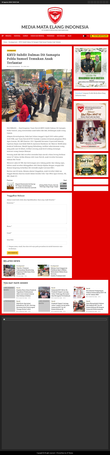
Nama (9, 226)
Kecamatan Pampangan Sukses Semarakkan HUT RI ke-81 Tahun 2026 (96, 293)
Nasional (17, 36)
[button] (88, 36)
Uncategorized (11, 50)
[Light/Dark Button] (84, 36)
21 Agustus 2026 (22, 298)
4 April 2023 (26, 66)
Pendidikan (50, 36)
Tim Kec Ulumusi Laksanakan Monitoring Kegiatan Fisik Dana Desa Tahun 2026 (25, 271)
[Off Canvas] (3, 36)
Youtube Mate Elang (100, 36)
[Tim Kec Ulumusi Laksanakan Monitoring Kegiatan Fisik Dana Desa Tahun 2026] (9, 270)
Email (9, 233)
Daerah (25, 36)
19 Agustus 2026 (57, 311)
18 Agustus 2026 (92, 311)
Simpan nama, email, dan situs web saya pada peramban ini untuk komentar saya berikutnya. (35, 247)
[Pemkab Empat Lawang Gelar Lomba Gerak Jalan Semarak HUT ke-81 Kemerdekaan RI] (44, 306)
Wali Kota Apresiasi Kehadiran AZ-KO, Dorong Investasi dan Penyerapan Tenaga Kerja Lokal (25, 306)
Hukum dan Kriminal (37, 36)
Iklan (69, 36)
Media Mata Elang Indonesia (55, 26)
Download (78, 93)
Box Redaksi (61, 36)
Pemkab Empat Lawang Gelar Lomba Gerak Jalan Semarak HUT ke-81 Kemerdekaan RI (60, 306)
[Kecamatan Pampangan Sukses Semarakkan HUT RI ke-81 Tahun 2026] (79, 292)
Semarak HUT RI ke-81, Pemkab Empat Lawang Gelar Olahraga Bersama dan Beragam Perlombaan (60, 293)
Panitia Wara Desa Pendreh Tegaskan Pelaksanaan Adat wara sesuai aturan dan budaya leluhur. (26, 293)
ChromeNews (61, 453)
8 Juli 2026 (21, 276)
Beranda (8, 36)
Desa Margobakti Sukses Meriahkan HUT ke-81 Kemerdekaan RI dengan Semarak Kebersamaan (95, 306)
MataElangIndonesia (14, 66)
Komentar (11, 203)
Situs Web (10, 240)
